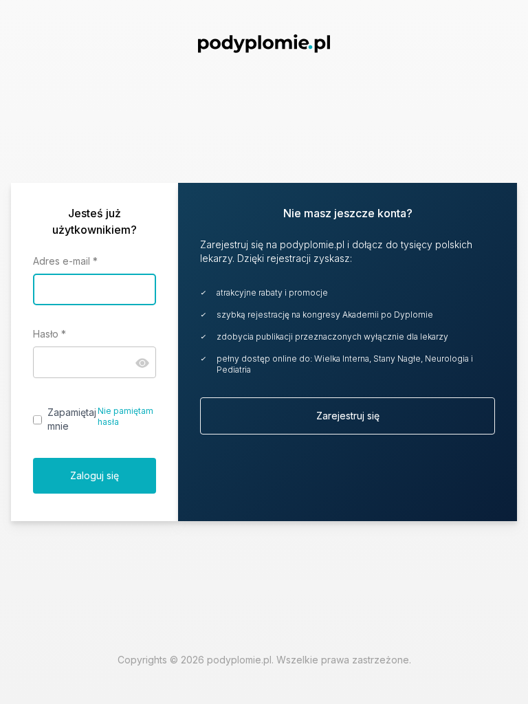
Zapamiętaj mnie (71, 419)
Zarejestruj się (348, 415)
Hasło (49, 334)
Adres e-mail (65, 261)
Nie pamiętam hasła (125, 416)
